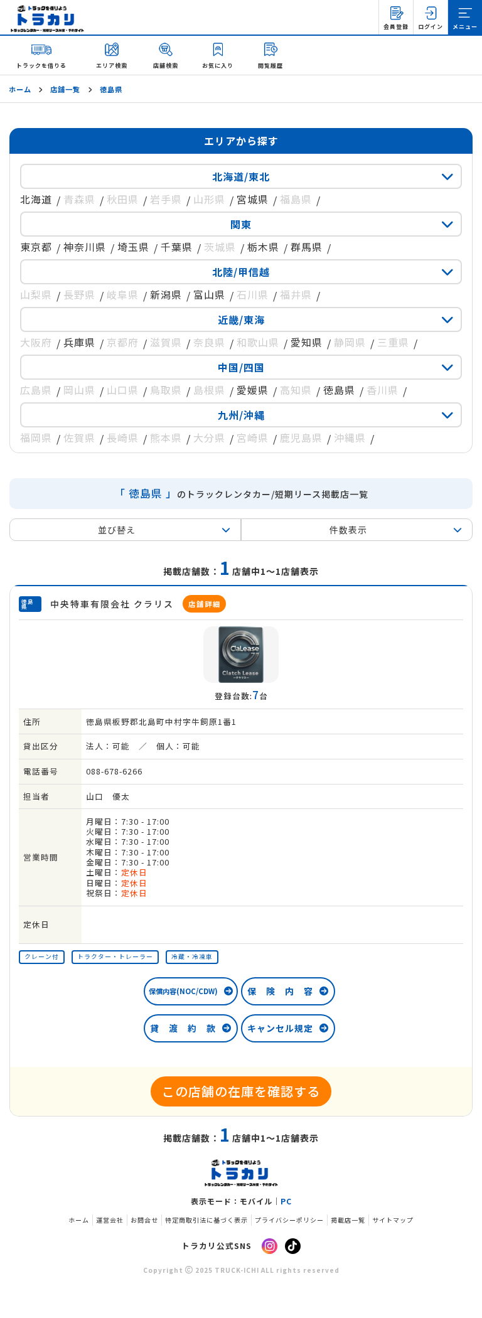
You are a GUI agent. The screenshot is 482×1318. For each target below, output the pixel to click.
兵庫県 (79, 342)
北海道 (36, 198)
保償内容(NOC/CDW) (183, 991)
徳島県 (339, 389)
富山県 (209, 294)
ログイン (430, 27)
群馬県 (307, 246)
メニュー (465, 27)
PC (286, 1201)
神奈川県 (84, 246)
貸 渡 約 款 (183, 1028)
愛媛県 (253, 389)
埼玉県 (133, 246)
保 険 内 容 (280, 991)
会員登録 (396, 27)
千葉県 (177, 246)
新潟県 (166, 294)
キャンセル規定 (280, 1028)
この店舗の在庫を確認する (241, 1091)
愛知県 (307, 342)
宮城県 (253, 198)
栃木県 (263, 246)
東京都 (36, 246)
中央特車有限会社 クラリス (135, 603)
